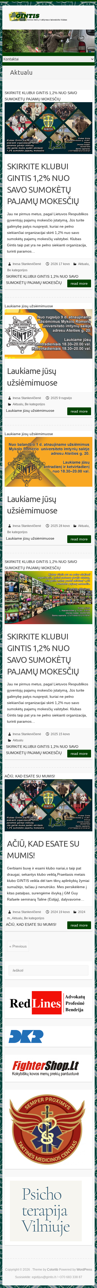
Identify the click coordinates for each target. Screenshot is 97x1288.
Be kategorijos (17, 270)
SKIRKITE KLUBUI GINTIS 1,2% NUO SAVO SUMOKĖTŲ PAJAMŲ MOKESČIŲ (43, 184)
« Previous (18, 946)
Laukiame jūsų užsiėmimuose (32, 376)
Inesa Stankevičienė (27, 264)
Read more (79, 283)
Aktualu (83, 264)
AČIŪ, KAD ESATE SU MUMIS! (43, 849)
